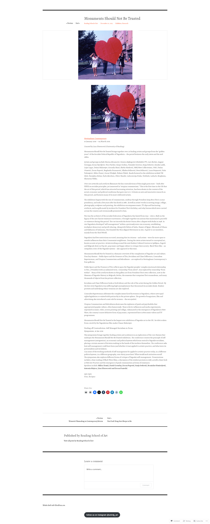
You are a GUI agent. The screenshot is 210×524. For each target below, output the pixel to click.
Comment (145, 485)
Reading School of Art (91, 23)
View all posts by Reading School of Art (79, 440)
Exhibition (118, 23)
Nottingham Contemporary (95, 138)
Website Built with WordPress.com (54, 505)
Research (125, 23)
